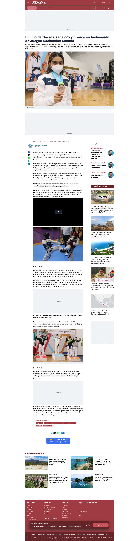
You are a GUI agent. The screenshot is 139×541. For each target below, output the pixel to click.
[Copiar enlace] (29, 164)
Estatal (29, 505)
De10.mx (64, 515)
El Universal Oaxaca (50, 423)
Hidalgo (46, 505)
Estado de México (49, 507)
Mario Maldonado (97, 148)
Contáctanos (40, 534)
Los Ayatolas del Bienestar (97, 176)
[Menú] (28, 3)
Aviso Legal (72, 534)
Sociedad (29, 509)
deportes (39, 423)
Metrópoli (29, 507)
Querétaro (47, 511)
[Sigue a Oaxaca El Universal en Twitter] (90, 8)
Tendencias (30, 517)
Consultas (65, 517)
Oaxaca (39, 425)
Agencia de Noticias (44, 8)
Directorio (33, 534)
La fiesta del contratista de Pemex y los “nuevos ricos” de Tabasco (98, 154)
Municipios (30, 511)
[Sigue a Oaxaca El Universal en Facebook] (88, 8)
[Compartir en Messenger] (29, 161)
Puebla (46, 513)
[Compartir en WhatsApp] (29, 158)
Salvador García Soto (98, 163)
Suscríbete (31, 8)
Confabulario (65, 511)
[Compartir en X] (29, 155)
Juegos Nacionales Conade (67, 423)
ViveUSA (64, 509)
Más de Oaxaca (38, 141)
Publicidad (65, 534)
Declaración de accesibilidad (100, 534)
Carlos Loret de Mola (98, 172)
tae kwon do (47, 425)
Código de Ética (50, 534)
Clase (63, 507)
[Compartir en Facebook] (29, 152)
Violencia (58, 534)
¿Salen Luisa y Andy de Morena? (98, 166)
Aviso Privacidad (81, 534)
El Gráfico (65, 505)
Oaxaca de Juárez (39, 152)
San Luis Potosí (48, 509)
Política (29, 513)
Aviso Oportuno (66, 513)
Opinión (94, 144)
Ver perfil (37, 146)
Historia (89, 534)
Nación (29, 515)
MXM (52, 8)
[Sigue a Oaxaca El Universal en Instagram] (93, 8)
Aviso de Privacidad (79, 526)
